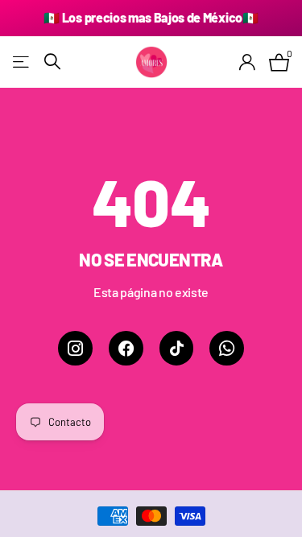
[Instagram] (75, 348)
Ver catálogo (22, 61)
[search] (52, 61)
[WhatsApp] (226, 348)
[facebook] (126, 348)
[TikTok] (176, 348)
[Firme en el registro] (247, 62)
